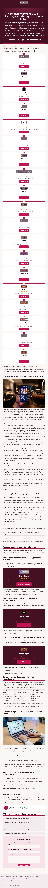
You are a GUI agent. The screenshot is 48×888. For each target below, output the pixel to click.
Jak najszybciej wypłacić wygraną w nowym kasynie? (16, 822)
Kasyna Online (8, 876)
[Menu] (46, 6)
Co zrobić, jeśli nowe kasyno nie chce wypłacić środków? (17, 829)
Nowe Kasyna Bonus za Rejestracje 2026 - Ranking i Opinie (13, 881)
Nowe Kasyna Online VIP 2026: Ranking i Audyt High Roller (12, 883)
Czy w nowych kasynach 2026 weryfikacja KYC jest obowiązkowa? (20, 826)
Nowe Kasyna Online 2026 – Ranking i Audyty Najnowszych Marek (25, 876)
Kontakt (2, 876)
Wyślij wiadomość (24, 865)
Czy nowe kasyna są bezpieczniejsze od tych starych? (17, 818)
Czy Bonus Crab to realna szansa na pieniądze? (15, 833)
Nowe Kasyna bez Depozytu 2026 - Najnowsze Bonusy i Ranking (14, 880)
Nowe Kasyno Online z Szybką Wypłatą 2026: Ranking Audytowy (14, 885)
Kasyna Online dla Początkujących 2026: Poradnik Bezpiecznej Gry (14, 878)
